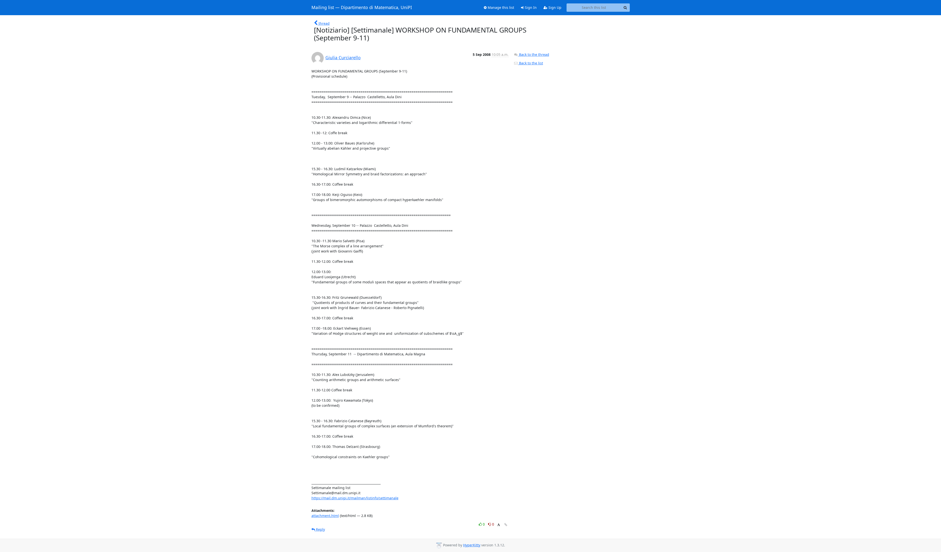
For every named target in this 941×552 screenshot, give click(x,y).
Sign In (530, 7)
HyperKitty (471, 545)
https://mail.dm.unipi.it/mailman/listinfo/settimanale (354, 498)
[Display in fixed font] (498, 525)
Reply (320, 529)
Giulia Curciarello (343, 57)
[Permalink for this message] (505, 524)
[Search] (625, 7)
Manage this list (500, 7)
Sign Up (554, 7)
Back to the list (530, 63)
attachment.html (325, 515)
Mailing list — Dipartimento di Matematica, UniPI (361, 8)
